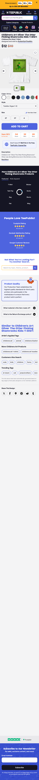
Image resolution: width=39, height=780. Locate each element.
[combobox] (17, 18)
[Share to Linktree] (15, 393)
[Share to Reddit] (27, 393)
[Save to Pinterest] (21, 393)
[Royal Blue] (28, 97)
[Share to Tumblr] (33, 393)
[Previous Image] (3, 71)
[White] (4, 97)
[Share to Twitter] (4, 393)
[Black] (13, 97)
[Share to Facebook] (9, 393)
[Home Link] (14, 12)
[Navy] (18, 97)
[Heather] (9, 97)
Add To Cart (19, 126)
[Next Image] (35, 71)
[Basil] (32, 97)
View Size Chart (31, 112)
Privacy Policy (25, 772)
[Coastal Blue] (23, 97)
